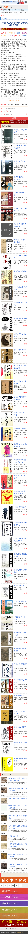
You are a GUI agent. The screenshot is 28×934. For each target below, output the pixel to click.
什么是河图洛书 (13, 836)
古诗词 (20, 12)
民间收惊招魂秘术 (20, 507)
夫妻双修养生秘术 (20, 695)
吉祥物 (15, 12)
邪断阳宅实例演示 (20, 350)
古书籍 (2, 15)
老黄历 (11, 12)
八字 (9, 10)
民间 (2, 12)
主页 (3, 18)
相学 (12, 10)
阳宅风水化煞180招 (20, 318)
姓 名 (3, 108)
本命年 (6, 12)
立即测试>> (20, 932)
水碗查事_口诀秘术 (20, 428)
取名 (20, 10)
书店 (24, 12)
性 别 (3, 111)
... (20, 885)
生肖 (16, 10)
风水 (2, 10)
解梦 (23, 10)
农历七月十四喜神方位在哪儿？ (17, 798)
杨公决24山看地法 (20, 601)
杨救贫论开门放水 (20, 585)
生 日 (3, 114)
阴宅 (5, 10)
